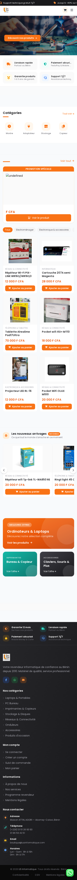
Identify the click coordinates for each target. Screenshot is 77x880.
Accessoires (12, 730)
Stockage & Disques (17, 714)
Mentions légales (15, 800)
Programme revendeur (19, 795)
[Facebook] (6, 680)
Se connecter (13, 752)
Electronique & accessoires (54, 229)
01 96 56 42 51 (17, 832)
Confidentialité (21, 875)
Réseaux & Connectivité (20, 719)
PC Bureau (11, 703)
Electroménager (24, 229)
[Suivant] (73, 470)
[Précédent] (4, 470)
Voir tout (65, 161)
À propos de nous (16, 784)
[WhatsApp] (14, 680)
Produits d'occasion (17, 735)
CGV (37, 875)
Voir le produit (40, 218)
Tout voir (67, 113)
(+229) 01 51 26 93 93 (21, 829)
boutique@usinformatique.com (27, 842)
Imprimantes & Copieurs (20, 708)
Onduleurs (11, 725)
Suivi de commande (18, 763)
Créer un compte (16, 757)
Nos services (13, 789)
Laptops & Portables (17, 698)
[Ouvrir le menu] (71, 10)
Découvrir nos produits (21, 37)
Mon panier (12, 768)
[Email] (23, 680)
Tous (7, 229)
